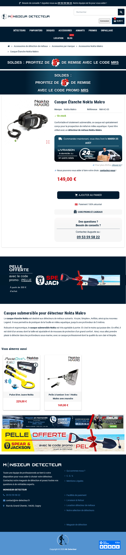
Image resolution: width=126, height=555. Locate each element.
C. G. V (70, 476)
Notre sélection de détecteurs (80, 510)
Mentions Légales (75, 481)
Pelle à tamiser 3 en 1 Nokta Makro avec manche (63, 396)
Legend (7, 322)
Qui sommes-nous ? (76, 471)
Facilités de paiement (77, 495)
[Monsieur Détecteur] (26, 16)
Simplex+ (85, 318)
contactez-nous (107, 170)
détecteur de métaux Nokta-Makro (85, 130)
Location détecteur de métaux (81, 505)
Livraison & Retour (75, 500)
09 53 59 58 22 (65, 3)
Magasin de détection (77, 524)
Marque (58, 109)
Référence (92, 109)
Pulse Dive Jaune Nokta (21, 394)
